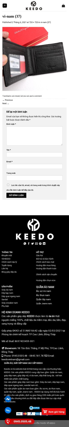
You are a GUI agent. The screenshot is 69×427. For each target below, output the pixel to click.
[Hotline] (8, 421)
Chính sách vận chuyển (46, 274)
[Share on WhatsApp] (25, 243)
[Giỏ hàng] (63, 5)
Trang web (10, 173)
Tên (8, 150)
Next (5, 103)
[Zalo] (8, 410)
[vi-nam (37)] (34, 59)
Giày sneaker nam (10, 303)
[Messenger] (8, 399)
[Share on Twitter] (32, 243)
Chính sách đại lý (9, 262)
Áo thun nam (43, 295)
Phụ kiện (5, 306)
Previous (7, 100)
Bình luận (11, 124)
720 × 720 (33, 22)
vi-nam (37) (46, 22)
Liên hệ (5, 268)
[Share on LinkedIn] (44, 243)
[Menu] (5, 6)
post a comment (36, 96)
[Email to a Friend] (36, 243)
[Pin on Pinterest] (40, 243)
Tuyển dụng (7, 265)
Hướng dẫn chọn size (45, 280)
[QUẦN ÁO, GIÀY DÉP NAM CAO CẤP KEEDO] (34, 5)
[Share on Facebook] (28, 243)
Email (9, 161)
